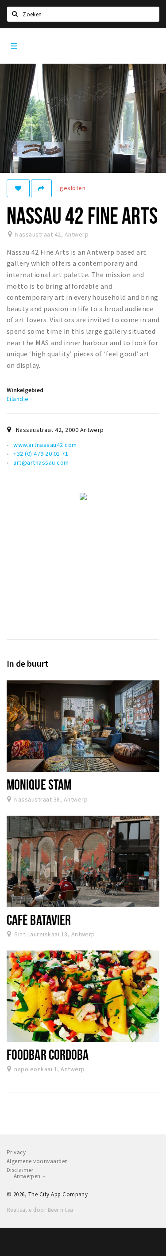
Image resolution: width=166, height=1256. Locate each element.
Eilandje (18, 399)
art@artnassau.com (41, 462)
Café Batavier (39, 919)
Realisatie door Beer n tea (40, 1210)
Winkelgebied (25, 390)
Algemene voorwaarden (37, 1161)
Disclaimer (20, 1170)
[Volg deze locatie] (18, 188)
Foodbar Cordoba (48, 1054)
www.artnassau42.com (45, 445)
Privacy (16, 1152)
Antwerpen (28, 1176)
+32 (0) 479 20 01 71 (40, 454)
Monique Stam (39, 784)
